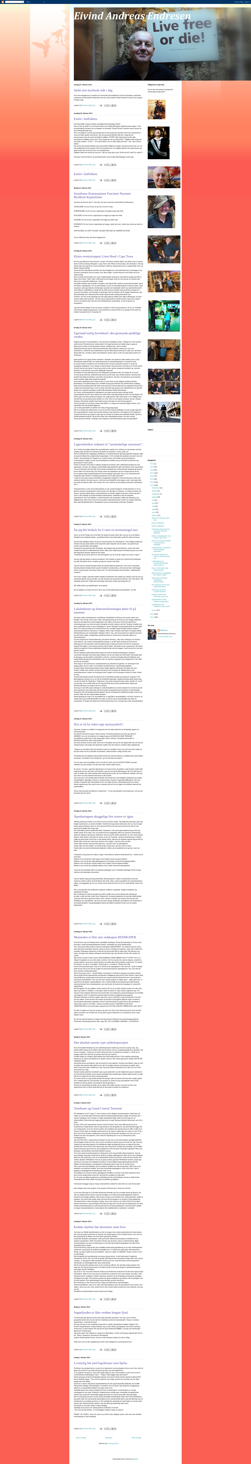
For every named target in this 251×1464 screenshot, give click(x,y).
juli (153, 500)
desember (155, 488)
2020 (152, 464)
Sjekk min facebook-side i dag (93, 90)
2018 (152, 470)
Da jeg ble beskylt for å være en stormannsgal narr (106, 530)
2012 (152, 614)
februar (154, 515)
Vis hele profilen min (165, 637)
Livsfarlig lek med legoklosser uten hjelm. (101, 1363)
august (154, 497)
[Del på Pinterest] (115, 105)
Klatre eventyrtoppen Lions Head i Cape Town (103, 256)
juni (153, 503)
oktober (155, 491)
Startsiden (108, 1438)
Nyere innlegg (81, 1438)
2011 (152, 617)
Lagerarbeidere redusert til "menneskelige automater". (108, 444)
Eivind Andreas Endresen (132, 16)
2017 (152, 473)
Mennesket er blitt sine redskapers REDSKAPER (105, 937)
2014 (152, 482)
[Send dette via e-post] (105, 105)
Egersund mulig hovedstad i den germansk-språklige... (161, 543)
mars (154, 512)
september (156, 494)
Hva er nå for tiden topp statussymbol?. (99, 724)
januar (154, 610)
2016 (152, 476)
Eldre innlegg (136, 1438)
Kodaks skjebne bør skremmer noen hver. (100, 1227)
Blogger (135, 1459)
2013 (152, 485)
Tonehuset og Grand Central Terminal (98, 1108)
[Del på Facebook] (112, 105)
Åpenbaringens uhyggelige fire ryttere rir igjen (103, 816)
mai (153, 506)
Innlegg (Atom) (113, 1443)
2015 (152, 479)
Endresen (163, 630)
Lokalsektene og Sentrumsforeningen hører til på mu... (160, 563)
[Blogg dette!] (107, 105)
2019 (152, 467)
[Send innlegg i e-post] (100, 105)
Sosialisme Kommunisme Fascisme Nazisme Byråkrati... (161, 531)
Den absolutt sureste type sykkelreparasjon (101, 1042)
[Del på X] (110, 105)
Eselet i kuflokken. (86, 119)
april (153, 509)
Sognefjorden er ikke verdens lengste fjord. (101, 1312)
